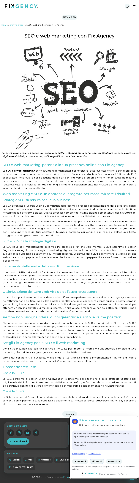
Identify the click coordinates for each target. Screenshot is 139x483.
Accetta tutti (80, 461)
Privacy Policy (78, 453)
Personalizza (114, 461)
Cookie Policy (95, 453)
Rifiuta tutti (97, 461)
